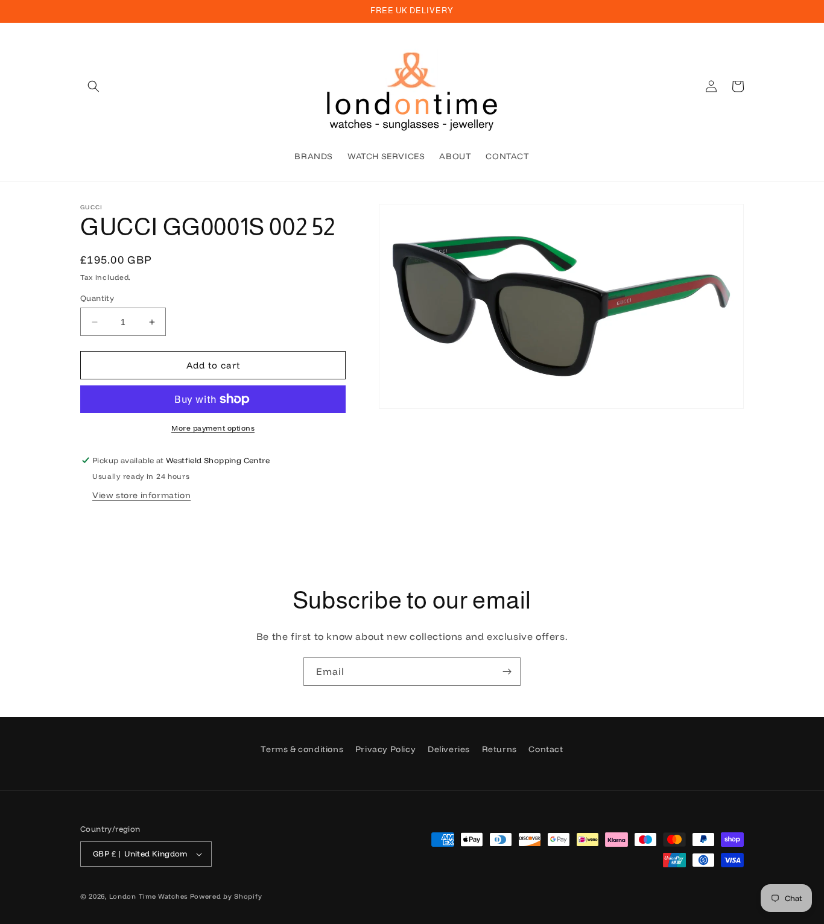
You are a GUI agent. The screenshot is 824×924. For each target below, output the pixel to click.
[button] (93, 86)
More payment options (213, 427)
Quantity (97, 298)
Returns (499, 749)
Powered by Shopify (226, 896)
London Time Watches (148, 896)
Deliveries (449, 749)
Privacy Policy (385, 749)
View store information (141, 495)
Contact (545, 749)
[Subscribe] (506, 671)
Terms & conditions (302, 749)
